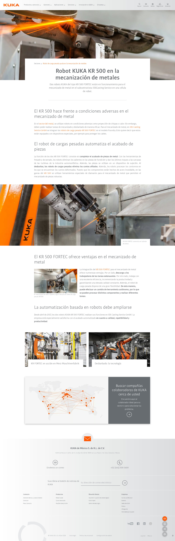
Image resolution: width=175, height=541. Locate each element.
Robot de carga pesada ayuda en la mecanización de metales (64, 64)
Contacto (25, 500)
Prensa (123, 506)
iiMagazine (125, 509)
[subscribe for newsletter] (124, 482)
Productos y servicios (31, 5)
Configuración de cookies (104, 535)
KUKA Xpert (92, 500)
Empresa (100, 5)
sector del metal (46, 124)
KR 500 (47, 173)
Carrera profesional (127, 498)
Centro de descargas (94, 503)
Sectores (47, 5)
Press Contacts (27, 503)
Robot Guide (59, 498)
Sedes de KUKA (126, 503)
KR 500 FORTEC (103, 269)
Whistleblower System (128, 512)
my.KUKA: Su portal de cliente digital (99, 498)
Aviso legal (72, 535)
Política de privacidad (86, 535)
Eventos (124, 500)
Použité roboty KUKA (62, 503)
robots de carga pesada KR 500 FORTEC (78, 130)
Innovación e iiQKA (86, 5)
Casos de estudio (60, 500)
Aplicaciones (58, 5)
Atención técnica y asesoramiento (32, 498)
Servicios (71, 5)
